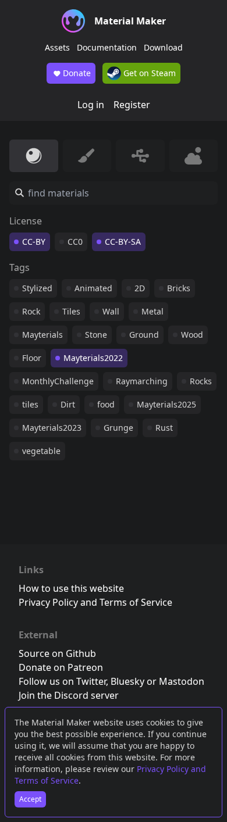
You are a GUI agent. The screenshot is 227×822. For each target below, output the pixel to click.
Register (132, 104)
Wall (110, 311)
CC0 (75, 241)
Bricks (178, 288)
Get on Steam (148, 72)
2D (139, 288)
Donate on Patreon (61, 667)
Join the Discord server (69, 695)
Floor (31, 357)
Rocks (201, 381)
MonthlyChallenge (58, 381)
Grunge (118, 427)
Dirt (68, 404)
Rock (31, 311)
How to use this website (71, 588)
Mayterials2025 (166, 404)
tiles (30, 404)
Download (163, 47)
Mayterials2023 (51, 427)
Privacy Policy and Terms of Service (95, 602)
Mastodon (181, 681)
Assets (57, 47)
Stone (96, 334)
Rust (164, 427)
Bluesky (127, 681)
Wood (192, 334)
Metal (152, 311)
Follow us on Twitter (62, 681)
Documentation (107, 47)
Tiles (71, 311)
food (106, 404)
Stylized (37, 288)
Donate (77, 72)
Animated (93, 288)
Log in (90, 104)
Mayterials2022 (93, 357)
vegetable (41, 450)
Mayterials (42, 334)
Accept (30, 799)
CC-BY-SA (123, 241)
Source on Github (57, 653)
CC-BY (33, 241)
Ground (144, 334)
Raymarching (142, 381)
